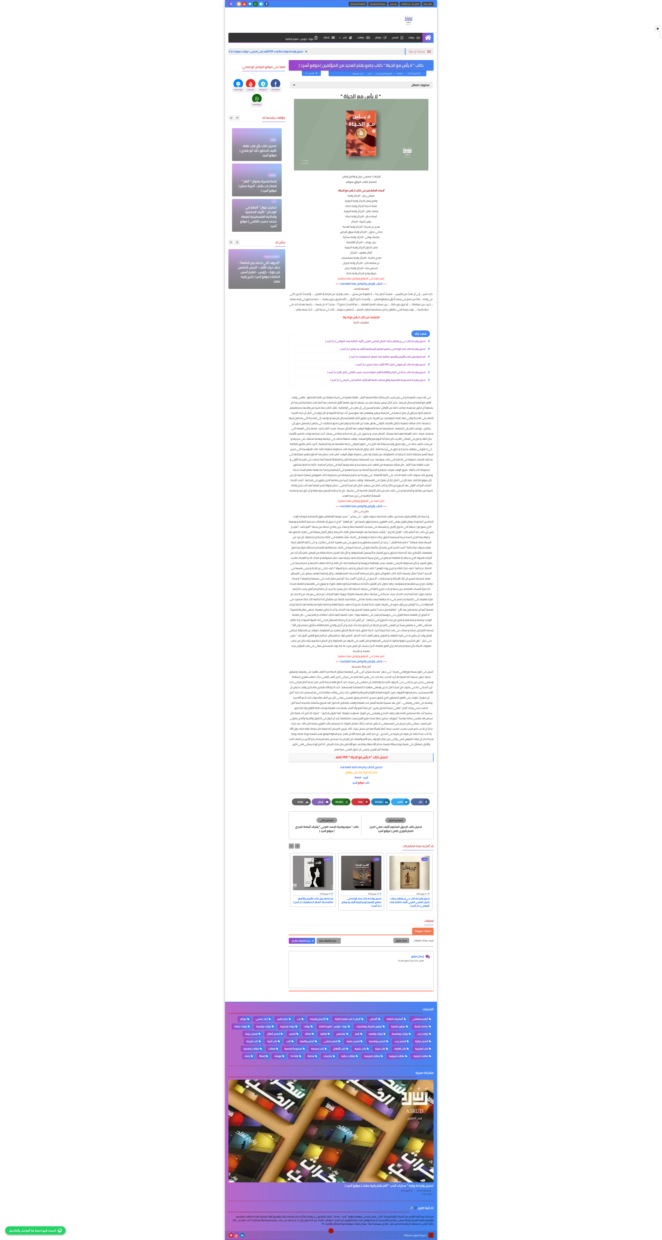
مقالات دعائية (348, 1056)
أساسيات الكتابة (395, 1019)
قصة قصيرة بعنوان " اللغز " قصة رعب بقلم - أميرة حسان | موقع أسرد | (258, 150)
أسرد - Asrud (361, 777)
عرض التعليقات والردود (301, 941)
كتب (345, 37)
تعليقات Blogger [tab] (423, 931)
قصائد (326, 37)
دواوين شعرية (398, 1026)
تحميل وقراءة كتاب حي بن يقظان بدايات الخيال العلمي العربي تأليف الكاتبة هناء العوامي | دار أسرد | (375, 341)
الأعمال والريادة (317, 1019)
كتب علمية (360, 1048)
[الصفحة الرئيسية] (428, 37)
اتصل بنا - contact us (410, 4)
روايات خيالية (240, 1026)
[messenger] (250, 4)
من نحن (393, 4)
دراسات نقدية (421, 1026)
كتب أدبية (272, 1041)
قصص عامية (353, 1041)
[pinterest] (231, 1235)
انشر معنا (428, 4)
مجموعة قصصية (293, 1048)
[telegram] (261, 4)
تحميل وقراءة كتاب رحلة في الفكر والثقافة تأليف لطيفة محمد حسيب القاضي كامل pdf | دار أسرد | (376, 372)
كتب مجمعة (358, 73)
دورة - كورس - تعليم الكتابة (299, 39)
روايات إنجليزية (287, 1026)
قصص (395, 37)
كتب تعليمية (421, 1048)
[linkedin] (242, 1235)
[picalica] (247, 1235)
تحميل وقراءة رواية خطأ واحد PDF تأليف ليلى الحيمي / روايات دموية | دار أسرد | (340, 51)
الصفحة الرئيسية (385, 73)
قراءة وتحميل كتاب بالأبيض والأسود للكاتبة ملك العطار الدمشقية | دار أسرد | (387, 356)
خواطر (378, 37)
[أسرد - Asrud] (409, 20)
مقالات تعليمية (372, 1056)
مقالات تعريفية (396, 1056)
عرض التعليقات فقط (328, 941)
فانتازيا (323, 1034)
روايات (411, 37)
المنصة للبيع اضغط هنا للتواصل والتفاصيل (32, 1230)
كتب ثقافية (400, 1048)
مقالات (361, 37)
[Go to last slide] (297, 846)
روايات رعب (422, 1034)
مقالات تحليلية (421, 1056)
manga (277, 1056)
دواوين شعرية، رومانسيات (369, 1026)
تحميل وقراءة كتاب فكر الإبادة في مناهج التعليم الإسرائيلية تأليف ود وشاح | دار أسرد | (382, 349)
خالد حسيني (262, 1019)
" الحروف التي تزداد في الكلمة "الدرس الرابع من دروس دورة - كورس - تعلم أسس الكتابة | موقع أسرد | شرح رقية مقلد (258, 274)
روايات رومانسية (400, 1034)
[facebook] (266, 4)
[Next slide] (291, 846)
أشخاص (373, 1019)
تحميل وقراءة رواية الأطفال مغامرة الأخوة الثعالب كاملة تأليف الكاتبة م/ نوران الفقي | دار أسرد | (242, 51)
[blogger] (239, 4)
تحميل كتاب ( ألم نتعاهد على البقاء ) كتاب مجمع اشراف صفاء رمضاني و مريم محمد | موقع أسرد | (258, 219)
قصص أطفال (273, 1034)
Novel (262, 1056)
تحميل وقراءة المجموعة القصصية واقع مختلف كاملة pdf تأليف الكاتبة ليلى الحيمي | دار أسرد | (377, 380)
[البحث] (231, 4)
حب (299, 1019)
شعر (357, 1034)
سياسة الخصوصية (377, 4)
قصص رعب (400, 1041)
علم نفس (340, 1034)
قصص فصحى (330, 1041)
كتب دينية (380, 1048)
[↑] (331, 1230)
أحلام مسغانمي (420, 1019)
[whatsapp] (255, 4)
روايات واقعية (376, 1034)
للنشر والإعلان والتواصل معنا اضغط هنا (361, 283)
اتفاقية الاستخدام (357, 4)
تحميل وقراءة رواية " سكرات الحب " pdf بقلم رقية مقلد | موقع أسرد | (389, 1185)
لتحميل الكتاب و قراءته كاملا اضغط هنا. (361, 767)
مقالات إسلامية (251, 1048)
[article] (326, 825)
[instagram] (236, 1235)
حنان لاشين (282, 1019)
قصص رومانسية (377, 1041)
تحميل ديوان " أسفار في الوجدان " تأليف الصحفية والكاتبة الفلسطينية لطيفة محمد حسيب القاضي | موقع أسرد (258, 181)
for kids (294, 1056)
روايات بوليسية (263, 1026)
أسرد (354, 782)
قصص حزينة (251, 1034)
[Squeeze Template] (431, 1235)
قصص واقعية (307, 1041)
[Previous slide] (237, 117)
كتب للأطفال (339, 1048)
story (247, 1056)
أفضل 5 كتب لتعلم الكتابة (347, 1019)
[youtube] (244, 4)
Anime (311, 1056)
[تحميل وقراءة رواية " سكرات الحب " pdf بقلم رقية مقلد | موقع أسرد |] (331, 1131)
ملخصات (327, 1056)
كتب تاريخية (252, 1041)
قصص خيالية (421, 1041)
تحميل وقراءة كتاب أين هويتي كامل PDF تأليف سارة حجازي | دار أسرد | (390, 364)
